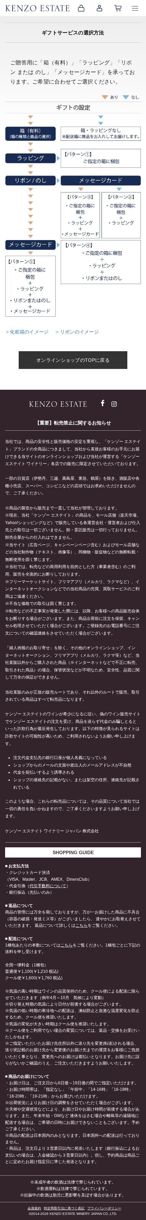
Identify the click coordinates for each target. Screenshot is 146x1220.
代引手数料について (48, 885)
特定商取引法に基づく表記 (64, 1208)
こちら (81, 925)
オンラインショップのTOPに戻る (73, 360)
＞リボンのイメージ (77, 331)
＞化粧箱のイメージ (27, 331)
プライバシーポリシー (104, 1208)
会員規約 (34, 1208)
